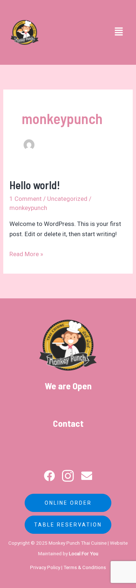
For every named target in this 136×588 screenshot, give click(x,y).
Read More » (26, 253)
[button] (119, 32)
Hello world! (34, 184)
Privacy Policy (45, 567)
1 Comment (25, 198)
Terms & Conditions (84, 567)
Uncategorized (67, 198)
